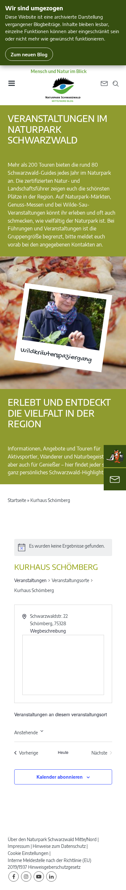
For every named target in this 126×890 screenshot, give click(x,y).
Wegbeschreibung (48, 631)
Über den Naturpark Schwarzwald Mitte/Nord (52, 839)
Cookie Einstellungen (28, 853)
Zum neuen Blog (29, 54)
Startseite (17, 500)
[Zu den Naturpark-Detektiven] (115, 456)
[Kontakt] (115, 479)
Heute (63, 752)
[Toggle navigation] (11, 85)
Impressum (19, 846)
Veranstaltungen (30, 580)
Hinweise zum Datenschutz (59, 846)
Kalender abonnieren (60, 777)
